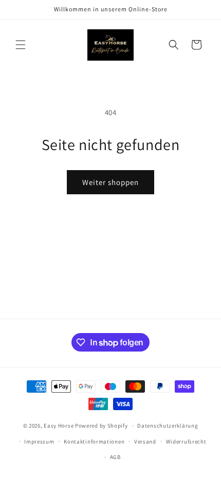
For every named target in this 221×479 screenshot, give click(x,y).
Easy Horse (59, 425)
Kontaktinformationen (94, 441)
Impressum (39, 441)
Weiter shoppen (110, 182)
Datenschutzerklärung (167, 425)
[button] (20, 44)
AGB (115, 456)
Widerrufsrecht (186, 441)
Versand (145, 441)
